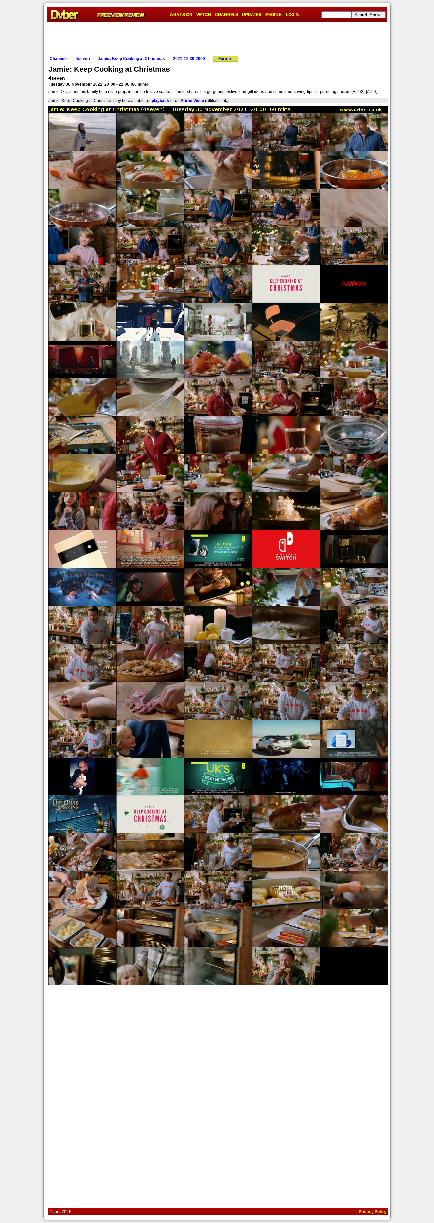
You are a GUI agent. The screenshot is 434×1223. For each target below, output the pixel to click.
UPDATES (251, 14)
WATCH (203, 14)
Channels (59, 58)
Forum (224, 58)
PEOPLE (273, 14)
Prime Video (192, 100)
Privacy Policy (373, 1211)
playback (160, 100)
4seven (83, 58)
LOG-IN (293, 14)
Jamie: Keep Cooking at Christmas (131, 58)
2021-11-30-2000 (189, 58)
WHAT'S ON (181, 14)
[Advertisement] (217, 37)
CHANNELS (226, 14)
